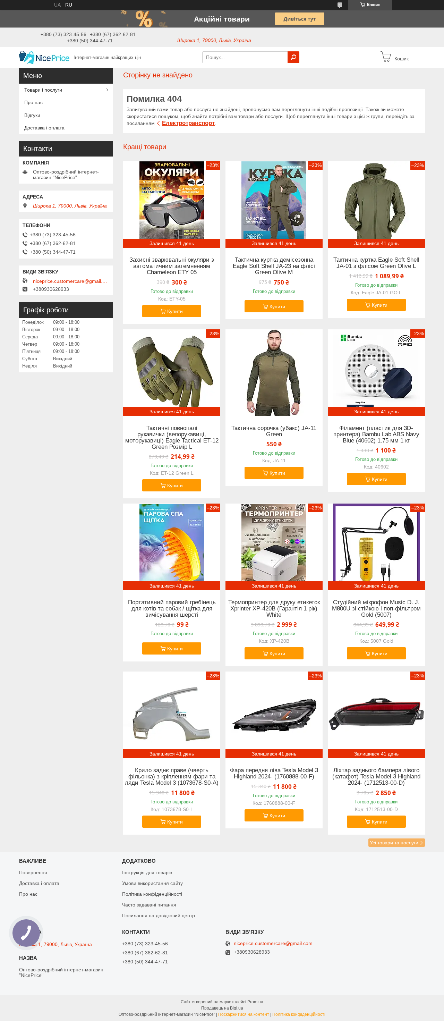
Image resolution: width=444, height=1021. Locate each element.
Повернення (33, 872)
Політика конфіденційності (152, 894)
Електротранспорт (188, 123)
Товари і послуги (43, 90)
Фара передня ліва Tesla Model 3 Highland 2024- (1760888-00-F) (274, 773)
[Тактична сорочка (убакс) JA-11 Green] (274, 372)
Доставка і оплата (44, 127)
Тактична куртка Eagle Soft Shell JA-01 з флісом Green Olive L (376, 263)
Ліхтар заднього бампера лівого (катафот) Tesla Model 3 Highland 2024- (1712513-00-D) (376, 776)
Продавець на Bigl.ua (222, 1008)
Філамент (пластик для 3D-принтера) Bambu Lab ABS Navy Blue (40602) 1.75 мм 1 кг (376, 434)
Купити (175, 311)
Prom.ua (255, 1001)
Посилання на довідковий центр (158, 915)
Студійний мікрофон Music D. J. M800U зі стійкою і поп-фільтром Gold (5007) (376, 608)
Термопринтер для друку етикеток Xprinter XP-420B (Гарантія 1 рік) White (274, 608)
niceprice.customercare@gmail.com (71, 281)
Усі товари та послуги (394, 842)
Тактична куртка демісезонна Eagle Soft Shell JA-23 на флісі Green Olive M (274, 266)
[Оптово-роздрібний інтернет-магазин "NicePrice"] (44, 57)
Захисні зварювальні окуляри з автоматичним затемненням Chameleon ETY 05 (171, 266)
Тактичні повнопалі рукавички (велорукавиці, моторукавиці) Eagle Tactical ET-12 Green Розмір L (172, 437)
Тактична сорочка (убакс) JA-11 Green (273, 431)
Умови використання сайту (152, 883)
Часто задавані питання (149, 905)
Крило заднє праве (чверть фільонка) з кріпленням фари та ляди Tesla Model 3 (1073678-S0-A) (172, 776)
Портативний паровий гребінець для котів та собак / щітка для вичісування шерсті (172, 608)
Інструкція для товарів (147, 872)
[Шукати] (293, 57)
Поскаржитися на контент (243, 1014)
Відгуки (32, 115)
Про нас (33, 102)
